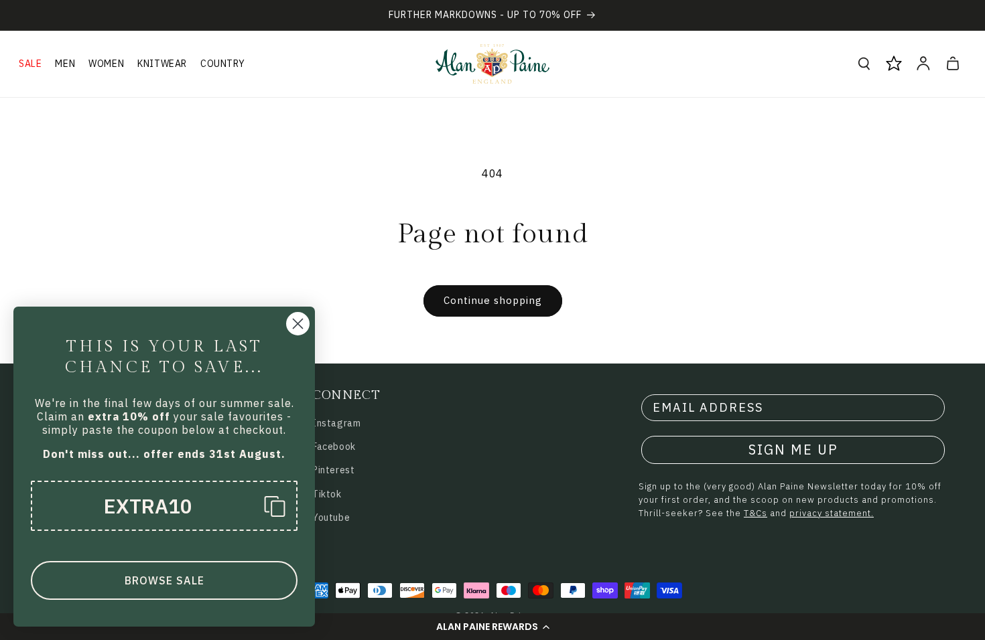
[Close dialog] (298, 323)
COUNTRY (222, 64)
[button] (492, 626)
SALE (30, 64)
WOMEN (106, 64)
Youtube (331, 517)
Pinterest (333, 470)
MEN (65, 64)
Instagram (336, 423)
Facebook (334, 447)
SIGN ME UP (793, 450)
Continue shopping (493, 300)
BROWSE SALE (164, 580)
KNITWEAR (162, 64)
